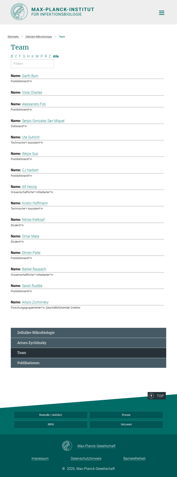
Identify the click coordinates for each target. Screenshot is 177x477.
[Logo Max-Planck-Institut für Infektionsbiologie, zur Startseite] (81, 11)
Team (21, 353)
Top (160, 396)
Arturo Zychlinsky (31, 343)
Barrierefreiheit (134, 458)
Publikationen (28, 363)
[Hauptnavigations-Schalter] (161, 12)
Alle (56, 56)
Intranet (126, 424)
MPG (51, 424)
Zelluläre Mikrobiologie (36, 333)
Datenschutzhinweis (86, 458)
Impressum (40, 458)
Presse (126, 414)
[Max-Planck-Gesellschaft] (69, 446)
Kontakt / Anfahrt (50, 414)
